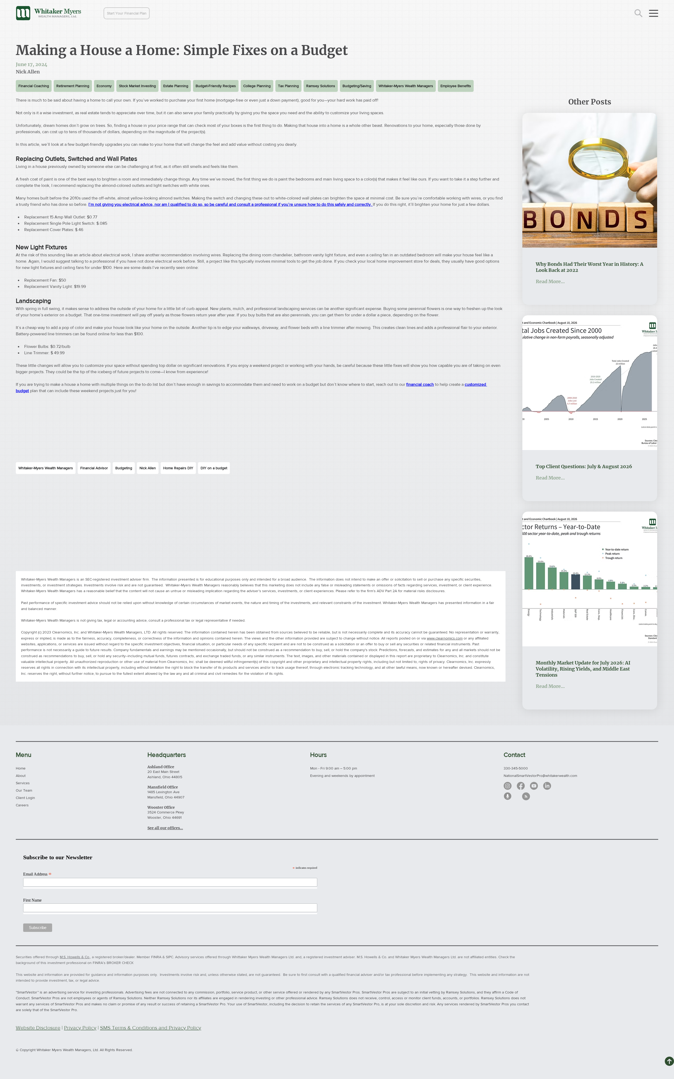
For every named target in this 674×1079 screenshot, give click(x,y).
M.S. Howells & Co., (75, 957)
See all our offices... (165, 828)
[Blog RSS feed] (526, 796)
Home (21, 768)
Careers (22, 805)
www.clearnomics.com (445, 638)
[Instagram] (508, 786)
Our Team (24, 790)
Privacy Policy (80, 1028)
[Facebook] (521, 786)
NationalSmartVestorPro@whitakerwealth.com (540, 775)
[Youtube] (534, 786)
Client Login (25, 798)
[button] (115, 13)
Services (23, 783)
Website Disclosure (38, 1028)
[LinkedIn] (547, 786)
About (21, 775)
